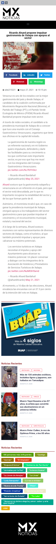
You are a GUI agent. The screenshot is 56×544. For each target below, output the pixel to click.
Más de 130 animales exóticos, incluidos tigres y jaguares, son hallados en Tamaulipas (35, 377)
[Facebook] (2, 2)
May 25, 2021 (33, 178)
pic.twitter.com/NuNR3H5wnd (23, 271)
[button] (28, 24)
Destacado (26, 370)
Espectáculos (39, 426)
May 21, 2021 (33, 279)
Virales (36, 396)
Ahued (6, 184)
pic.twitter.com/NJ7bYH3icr (22, 170)
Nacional (37, 370)
